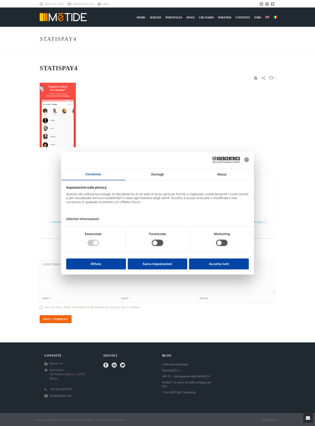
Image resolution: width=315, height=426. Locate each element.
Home (251, 49)
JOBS (257, 17)
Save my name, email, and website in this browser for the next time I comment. (92, 307)
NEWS (190, 17)
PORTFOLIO (173, 17)
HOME (141, 17)
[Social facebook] (105, 365)
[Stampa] (255, 77)
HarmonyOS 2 (171, 370)
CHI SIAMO (206, 17)
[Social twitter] (122, 365)
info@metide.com (83, 3)
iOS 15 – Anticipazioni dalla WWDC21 (186, 376)
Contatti (243, 17)
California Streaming (175, 364)
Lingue (105, 3)
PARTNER (224, 17)
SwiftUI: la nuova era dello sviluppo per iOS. (186, 384)
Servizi (155, 17)
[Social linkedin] (114, 365)
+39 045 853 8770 (61, 389)
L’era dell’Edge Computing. (179, 392)
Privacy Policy (269, 420)
